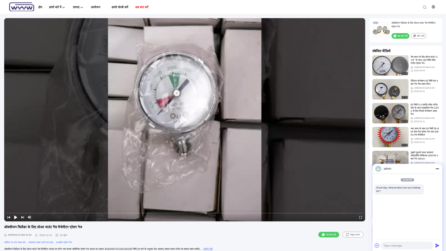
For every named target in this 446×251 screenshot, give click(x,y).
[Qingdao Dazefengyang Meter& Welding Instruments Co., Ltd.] (22, 7)
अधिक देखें (208, 249)
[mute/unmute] (29, 217)
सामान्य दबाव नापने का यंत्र (41, 242)
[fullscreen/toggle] (360, 217)
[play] (184, 119)
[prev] (8, 217)
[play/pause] (15, 217)
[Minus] (437, 169)
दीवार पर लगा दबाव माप (16, 242)
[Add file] (377, 245)
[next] (22, 217)
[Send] (437, 245)
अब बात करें (331, 234)
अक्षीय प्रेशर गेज (64, 242)
